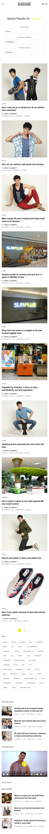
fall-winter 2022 (28, 651)
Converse (6, 651)
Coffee (20, 646)
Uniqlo (14, 687)
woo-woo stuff (26, 687)
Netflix (37, 669)
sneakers (16, 678)
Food (28, 656)
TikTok (41, 683)
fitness (20, 656)
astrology (39, 642)
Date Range (24, 27)
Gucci (16, 665)
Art (30, 642)
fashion (40, 651)
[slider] (15, 774)
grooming (6, 665)
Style (4, 104)
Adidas (14, 642)
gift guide (32, 660)
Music (29, 669)
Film (12, 656)
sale (31, 674)
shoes (39, 674)
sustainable (7, 683)
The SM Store (31, 683)
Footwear (37, 656)
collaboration (32, 646)
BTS (12, 646)
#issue (5, 642)
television (18, 683)
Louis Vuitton (7, 669)
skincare (6, 678)
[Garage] (24, 4)
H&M (23, 665)
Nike (4, 674)
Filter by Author (24, 48)
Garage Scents (20, 660)
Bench (5, 646)
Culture (16, 651)
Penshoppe (13, 674)
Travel (5, 687)
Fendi (5, 656)
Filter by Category (24, 37)
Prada (24, 674)
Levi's (30, 665)
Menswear (19, 669)
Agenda (4, 497)
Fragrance (6, 660)
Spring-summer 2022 (30, 678)
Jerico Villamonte (10, 114)
